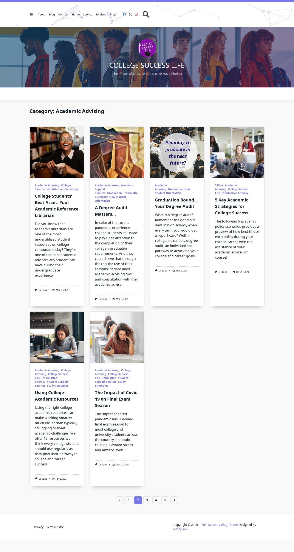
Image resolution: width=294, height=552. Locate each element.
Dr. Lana (43, 289)
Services (101, 14)
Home (76, 14)
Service (87, 14)
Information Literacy (65, 189)
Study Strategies (57, 385)
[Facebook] (124, 14)
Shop (112, 14)
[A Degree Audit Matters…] (117, 152)
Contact (63, 14)
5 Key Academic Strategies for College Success (231, 206)
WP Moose (180, 529)
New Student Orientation (172, 191)
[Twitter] (130, 14)
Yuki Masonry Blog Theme (219, 525)
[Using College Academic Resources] (57, 337)
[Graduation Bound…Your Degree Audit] (177, 152)
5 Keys (219, 185)
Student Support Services (111, 380)
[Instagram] (136, 14)
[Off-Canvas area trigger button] (31, 14)
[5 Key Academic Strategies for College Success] (237, 152)
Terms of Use (55, 527)
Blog (52, 14)
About (42, 14)
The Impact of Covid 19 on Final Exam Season (116, 399)
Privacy (38, 527)
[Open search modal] (146, 14)
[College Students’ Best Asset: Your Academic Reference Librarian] (57, 152)
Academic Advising (47, 185)
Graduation (114, 193)
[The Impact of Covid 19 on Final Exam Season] (117, 337)
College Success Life (147, 65)
